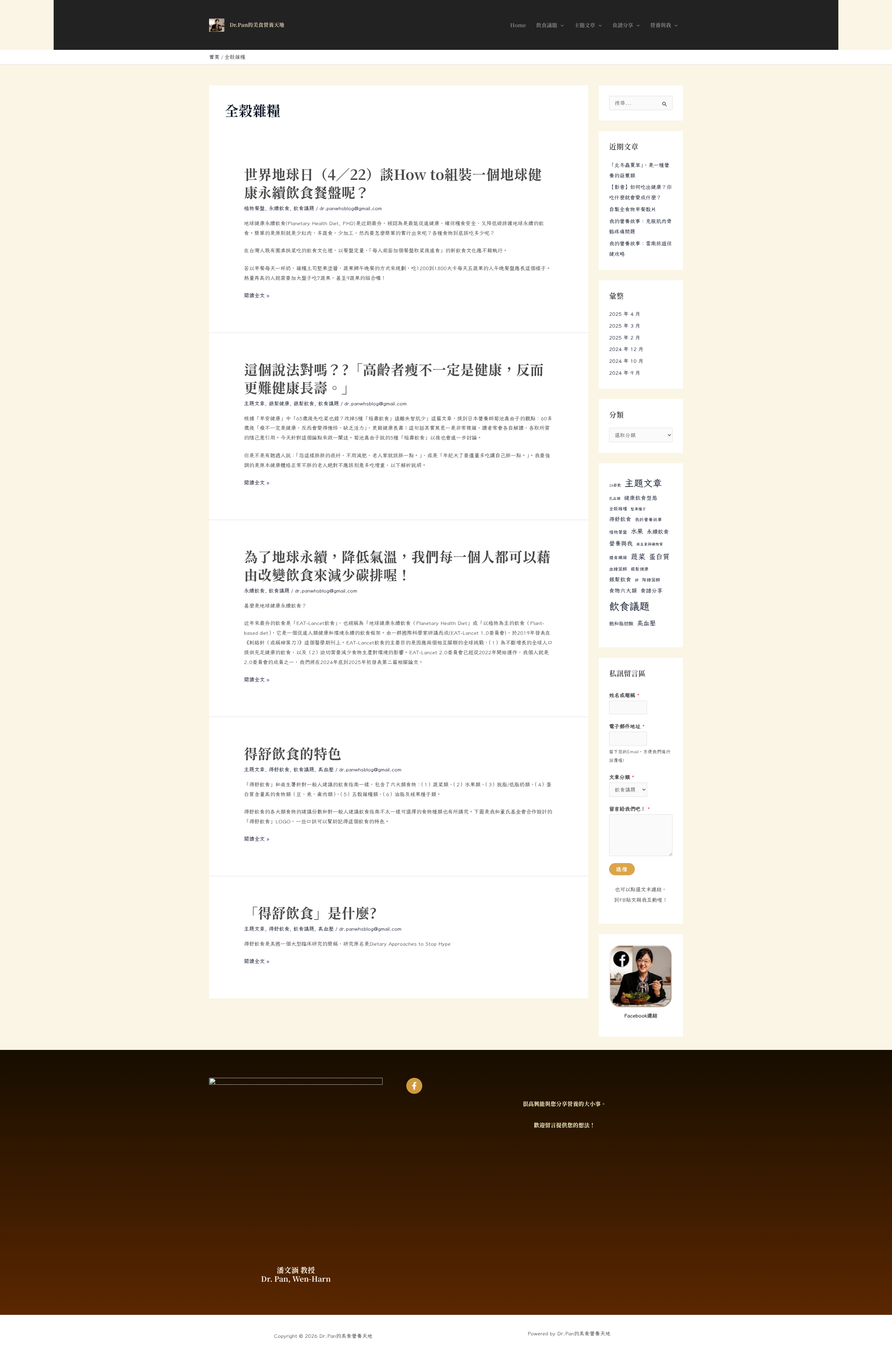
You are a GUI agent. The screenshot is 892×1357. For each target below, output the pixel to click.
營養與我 (660, 25)
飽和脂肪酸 (621, 623)
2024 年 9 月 (624, 372)
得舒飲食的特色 (292, 754)
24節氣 (615, 485)
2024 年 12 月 (626, 349)
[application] (560, 25)
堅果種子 (638, 509)
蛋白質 (659, 556)
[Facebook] (414, 1086)
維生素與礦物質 (649, 544)
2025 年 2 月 (624, 337)
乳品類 (615, 498)
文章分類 (622, 777)
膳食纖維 (618, 557)
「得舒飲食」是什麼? (310, 913)
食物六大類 (623, 590)
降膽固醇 (651, 580)
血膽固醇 (618, 569)
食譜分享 (622, 25)
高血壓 (326, 769)
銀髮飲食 (303, 403)
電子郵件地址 (627, 726)
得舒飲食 (279, 769)
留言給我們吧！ (629, 808)
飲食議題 (546, 25)
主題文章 (584, 25)
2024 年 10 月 (626, 361)
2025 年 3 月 (624, 325)
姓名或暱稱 (624, 695)
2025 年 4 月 (624, 314)
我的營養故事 (648, 519)
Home (518, 25)
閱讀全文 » (256, 295)
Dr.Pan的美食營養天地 (257, 25)
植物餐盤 (254, 208)
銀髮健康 (279, 403)
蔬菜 (638, 556)
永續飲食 (279, 208)
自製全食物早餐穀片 (632, 209)
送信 (622, 869)
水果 (637, 531)
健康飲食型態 (641, 498)
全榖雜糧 (618, 508)
